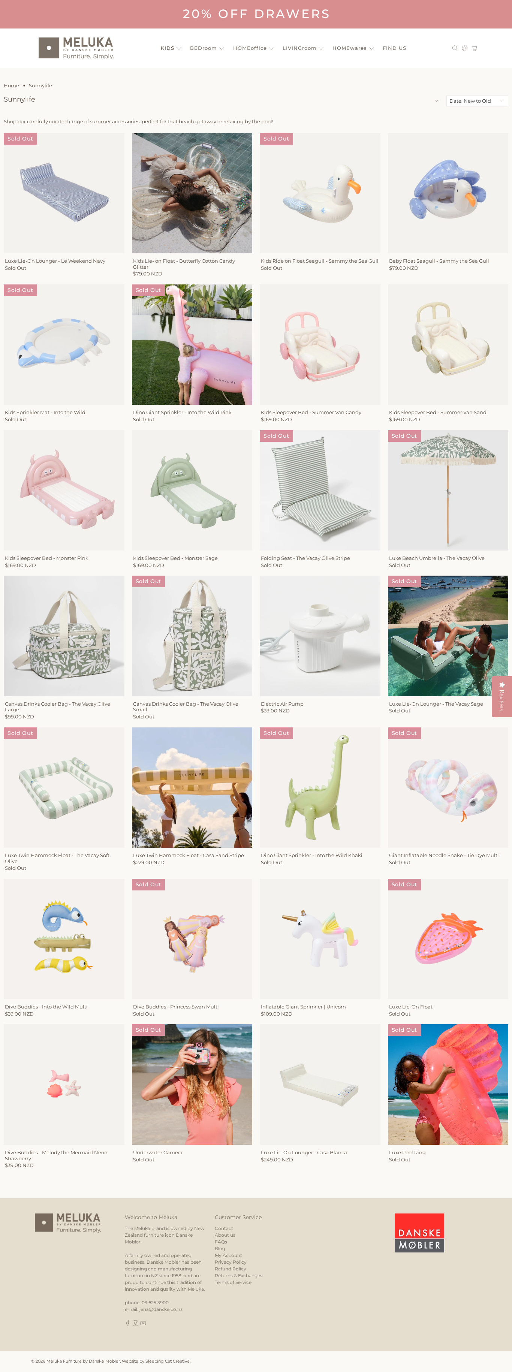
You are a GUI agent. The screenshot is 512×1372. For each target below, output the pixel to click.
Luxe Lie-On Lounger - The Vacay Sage (436, 704)
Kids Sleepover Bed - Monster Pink (46, 558)
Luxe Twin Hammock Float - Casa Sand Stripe (188, 855)
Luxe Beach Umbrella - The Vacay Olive (437, 558)
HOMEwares (349, 48)
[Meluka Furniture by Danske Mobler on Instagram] (136, 1324)
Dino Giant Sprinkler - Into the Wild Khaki (311, 855)
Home (11, 85)
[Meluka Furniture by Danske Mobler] (76, 48)
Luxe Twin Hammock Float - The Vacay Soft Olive (57, 858)
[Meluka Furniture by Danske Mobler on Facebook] (128, 1324)
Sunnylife (40, 85)
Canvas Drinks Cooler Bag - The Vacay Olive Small (185, 707)
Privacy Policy (231, 1262)
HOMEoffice (250, 48)
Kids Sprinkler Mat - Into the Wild (45, 412)
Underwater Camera (158, 1152)
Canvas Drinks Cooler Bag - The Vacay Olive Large (57, 707)
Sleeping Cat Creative (167, 1361)
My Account (228, 1255)
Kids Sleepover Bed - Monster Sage (175, 558)
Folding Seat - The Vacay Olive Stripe (305, 558)
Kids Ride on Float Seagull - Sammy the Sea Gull (320, 261)
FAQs (221, 1242)
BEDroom (203, 48)
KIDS (167, 48)
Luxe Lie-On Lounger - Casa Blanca (304, 1152)
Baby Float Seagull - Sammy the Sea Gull (439, 261)
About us (225, 1235)
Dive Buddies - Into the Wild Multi (46, 1007)
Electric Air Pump (282, 704)
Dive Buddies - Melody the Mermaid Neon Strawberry (56, 1155)
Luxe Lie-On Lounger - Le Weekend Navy (55, 261)
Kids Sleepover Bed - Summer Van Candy (311, 412)
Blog (220, 1248)
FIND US (394, 48)
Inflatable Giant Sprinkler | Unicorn (303, 1007)
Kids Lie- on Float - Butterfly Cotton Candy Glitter (184, 264)
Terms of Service (233, 1282)
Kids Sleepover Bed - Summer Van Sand (438, 412)
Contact (224, 1228)
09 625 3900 (155, 1302)
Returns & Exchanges (238, 1275)
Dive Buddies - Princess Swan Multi (176, 1007)
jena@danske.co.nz (161, 1309)
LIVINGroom (300, 48)
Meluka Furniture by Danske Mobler (83, 1361)
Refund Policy (230, 1269)
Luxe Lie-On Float (411, 1007)
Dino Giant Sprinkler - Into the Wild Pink (182, 412)
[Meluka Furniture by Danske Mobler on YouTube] (143, 1324)
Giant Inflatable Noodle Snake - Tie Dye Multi (444, 855)
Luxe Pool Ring (407, 1152)
